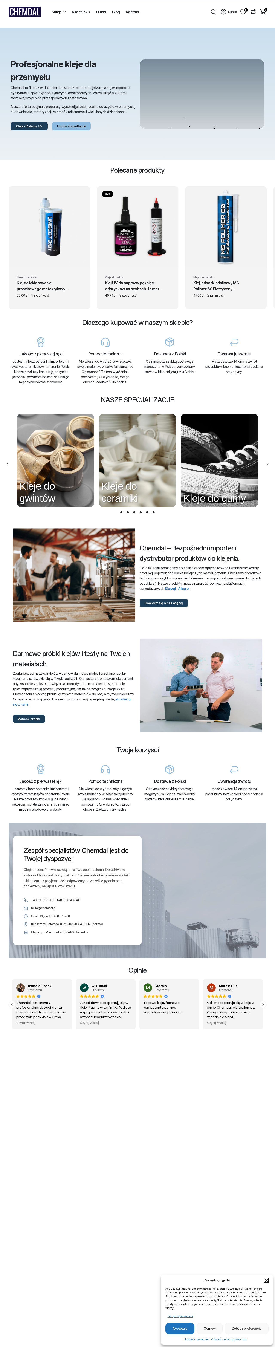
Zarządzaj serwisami (180, 1316)
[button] (266, 1280)
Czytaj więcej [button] (25, 1023)
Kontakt (132, 12)
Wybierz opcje (49, 262)
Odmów (210, 1328)
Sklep (56, 12)
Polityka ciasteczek (197, 1339)
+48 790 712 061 (42, 900)
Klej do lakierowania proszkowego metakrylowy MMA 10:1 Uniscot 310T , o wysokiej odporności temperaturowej (41, 286)
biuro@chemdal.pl (43, 908)
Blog (116, 12)
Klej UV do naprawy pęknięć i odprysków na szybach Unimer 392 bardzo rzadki (132, 286)
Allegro (183, 588)
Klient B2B (81, 12)
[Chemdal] (25, 12)
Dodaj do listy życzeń (78, 278)
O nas (101, 12)
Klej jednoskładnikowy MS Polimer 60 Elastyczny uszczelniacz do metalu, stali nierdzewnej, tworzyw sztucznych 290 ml (218, 286)
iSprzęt (170, 588)
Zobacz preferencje (246, 1328)
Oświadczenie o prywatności (229, 1339)
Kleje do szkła (114, 277)
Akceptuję (180, 1328)
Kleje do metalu (27, 277)
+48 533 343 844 (68, 900)
